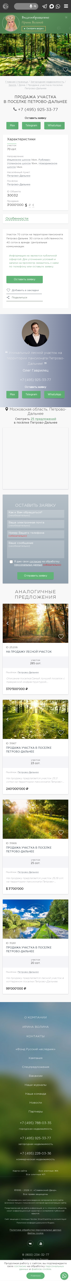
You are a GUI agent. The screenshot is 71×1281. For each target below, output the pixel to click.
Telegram (31, 126)
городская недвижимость (35, 1129)
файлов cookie (41, 1269)
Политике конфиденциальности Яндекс (35, 1223)
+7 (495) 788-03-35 (35, 1123)
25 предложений (43, 419)
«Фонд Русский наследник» (35, 1049)
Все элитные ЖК (48, 1171)
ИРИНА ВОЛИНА (35, 1027)
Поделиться (19, 298)
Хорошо (36, 1276)
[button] (7, 623)
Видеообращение (35, 17)
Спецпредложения (35, 1067)
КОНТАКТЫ (35, 1036)
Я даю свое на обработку (37, 563)
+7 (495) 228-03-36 (35, 1153)
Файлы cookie (35, 1233)
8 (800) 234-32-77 (35, 1254)
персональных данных (28, 565)
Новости (35, 1102)
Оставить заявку (24, 279)
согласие (35, 562)
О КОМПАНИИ (35, 1017)
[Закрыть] (66, 17)
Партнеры (35, 1111)
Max (12, 126)
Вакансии (35, 1076)
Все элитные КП (35, 1175)
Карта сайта (20, 1171)
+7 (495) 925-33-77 (38, 110)
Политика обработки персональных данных (35, 1230)
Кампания (35, 1058)
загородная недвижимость (35, 1144)
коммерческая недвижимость (35, 1159)
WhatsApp (54, 126)
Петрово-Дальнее (18, 176)
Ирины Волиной (32, 22)
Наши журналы (35, 1085)
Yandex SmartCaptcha (40, 1219)
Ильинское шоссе (19, 160)
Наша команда (35, 1094)
